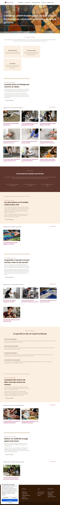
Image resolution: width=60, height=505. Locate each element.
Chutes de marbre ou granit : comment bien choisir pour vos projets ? (30, 302)
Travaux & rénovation (36, 2)
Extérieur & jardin (50, 2)
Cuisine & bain (27, 2)
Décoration (43, 2)
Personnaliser (5, 497)
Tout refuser (14, 497)
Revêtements (20, 2)
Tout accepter (9, 500)
